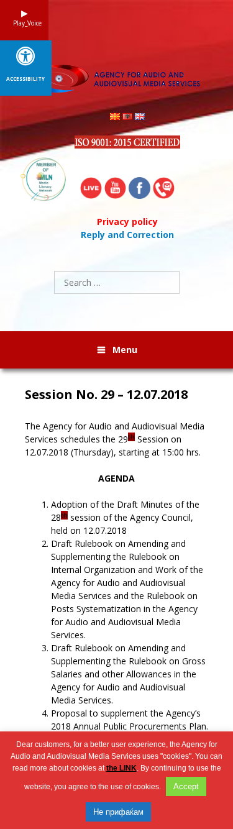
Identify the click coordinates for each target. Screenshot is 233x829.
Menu (124, 349)
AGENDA (116, 478)
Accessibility (25, 79)
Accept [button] (186, 786)
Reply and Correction (127, 234)
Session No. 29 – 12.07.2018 (106, 394)
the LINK (121, 768)
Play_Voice (24, 23)
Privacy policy (127, 221)
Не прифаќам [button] (118, 812)
